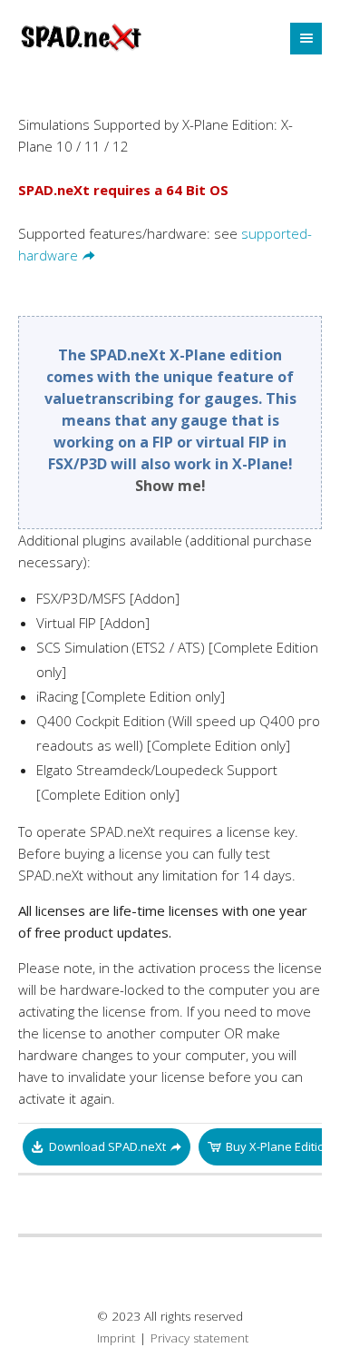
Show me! (170, 486)
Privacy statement (199, 1338)
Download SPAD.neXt (107, 1146)
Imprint (116, 1338)
